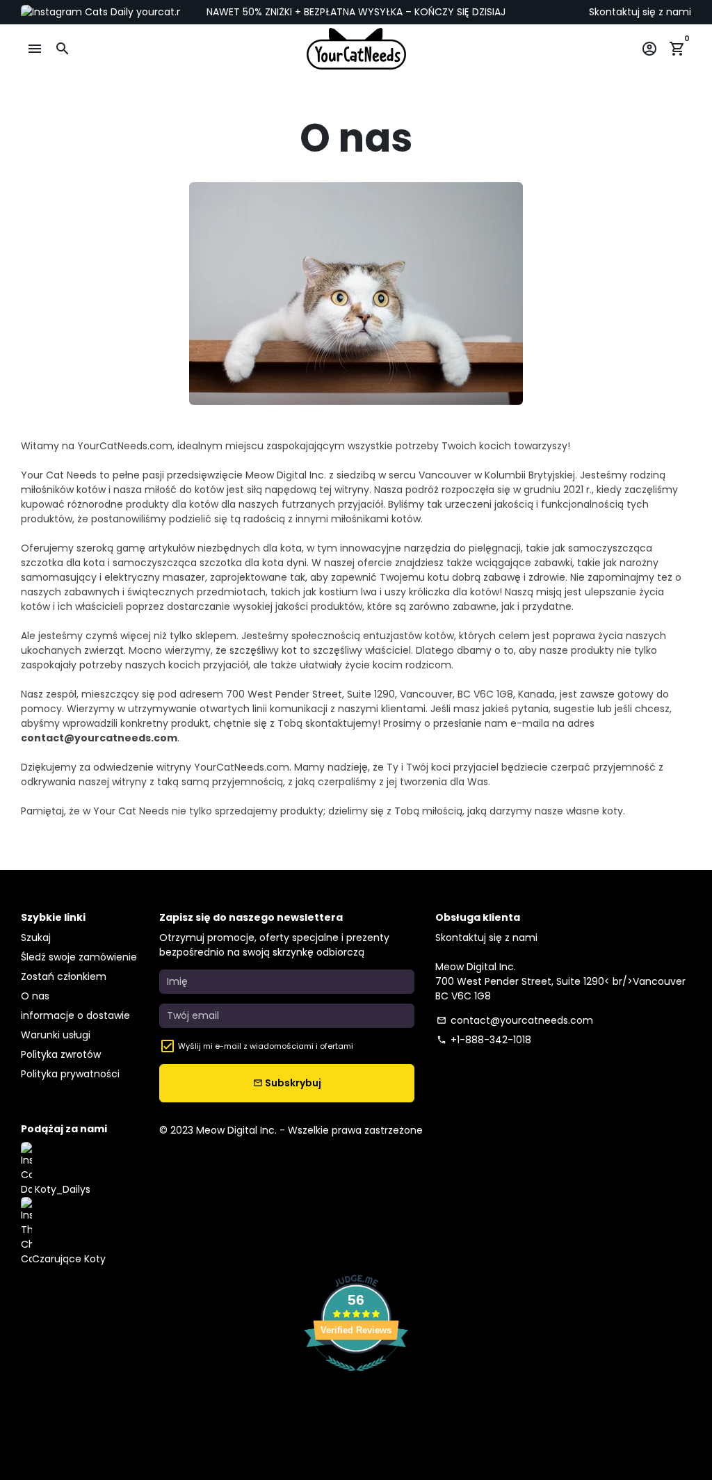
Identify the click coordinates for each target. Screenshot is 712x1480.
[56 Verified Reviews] (356, 1378)
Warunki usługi (55, 1035)
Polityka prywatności (70, 1074)
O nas (35, 996)
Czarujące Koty (69, 1259)
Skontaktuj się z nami (640, 12)
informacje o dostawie (75, 1015)
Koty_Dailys (61, 1189)
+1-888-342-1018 (484, 1040)
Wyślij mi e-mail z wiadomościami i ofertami (265, 1046)
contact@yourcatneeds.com (515, 1020)
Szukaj (36, 937)
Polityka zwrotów (61, 1054)
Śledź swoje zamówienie (79, 957)
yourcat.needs (170, 12)
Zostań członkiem (63, 976)
